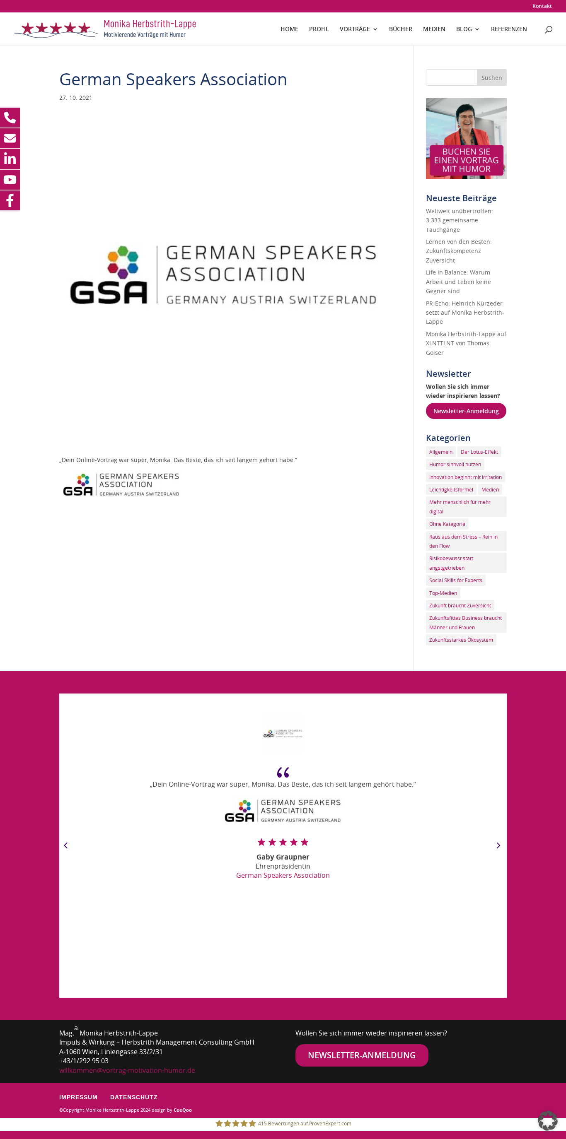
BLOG (464, 29)
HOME (289, 29)
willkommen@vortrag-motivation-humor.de (127, 1070)
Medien (490, 489)
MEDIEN (434, 29)
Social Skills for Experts (455, 580)
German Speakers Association (283, 875)
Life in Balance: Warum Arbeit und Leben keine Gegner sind (458, 281)
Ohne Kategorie (447, 523)
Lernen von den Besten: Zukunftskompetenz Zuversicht (459, 251)
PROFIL (319, 29)
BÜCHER (400, 29)
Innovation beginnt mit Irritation (465, 477)
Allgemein (440, 451)
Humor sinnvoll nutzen (455, 464)
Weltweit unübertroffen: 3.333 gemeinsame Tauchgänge (459, 220)
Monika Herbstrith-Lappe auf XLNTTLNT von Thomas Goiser (466, 343)
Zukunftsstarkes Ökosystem (461, 639)
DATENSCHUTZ (134, 1097)
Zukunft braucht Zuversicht (460, 605)
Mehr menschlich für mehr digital (460, 506)
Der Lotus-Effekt (479, 451)
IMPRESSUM (78, 1097)
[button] (548, 1121)
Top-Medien (443, 593)
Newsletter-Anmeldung (466, 411)
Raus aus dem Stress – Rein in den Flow (463, 541)
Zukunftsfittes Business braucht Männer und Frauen (465, 622)
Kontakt (542, 7)
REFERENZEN (509, 29)
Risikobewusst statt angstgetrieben (451, 563)
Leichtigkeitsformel (451, 489)
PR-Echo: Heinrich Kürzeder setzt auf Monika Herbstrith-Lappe (465, 312)
